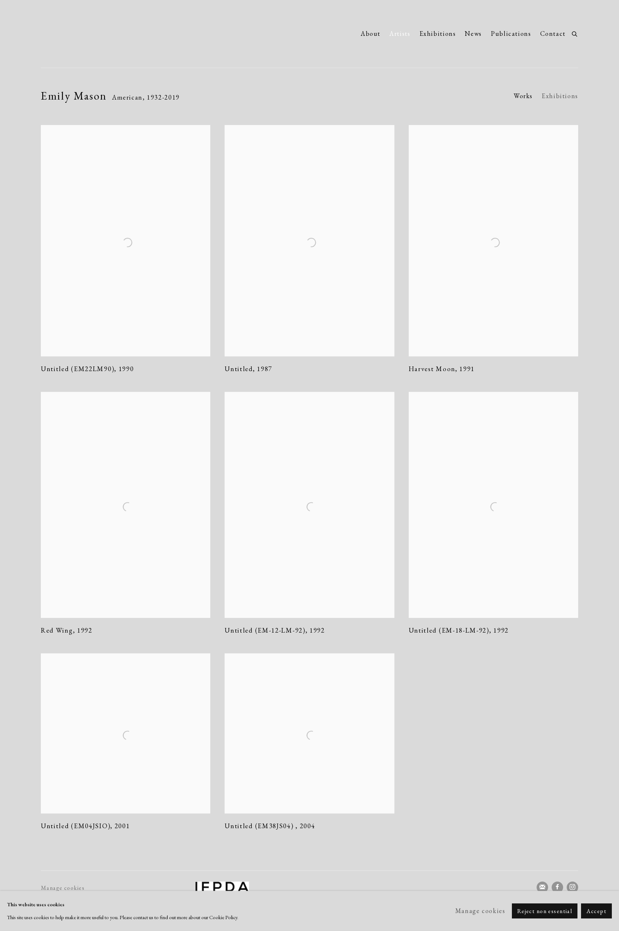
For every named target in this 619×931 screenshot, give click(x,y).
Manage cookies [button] (63, 888)
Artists (399, 33)
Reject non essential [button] (544, 911)
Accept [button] (596, 911)
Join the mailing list (542, 887)
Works (523, 96)
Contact (553, 33)
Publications (511, 33)
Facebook (557, 887)
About (370, 33)
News (473, 33)
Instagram (572, 887)
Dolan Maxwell (109, 34)
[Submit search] (575, 32)
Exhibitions (437, 33)
